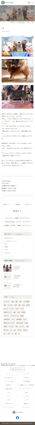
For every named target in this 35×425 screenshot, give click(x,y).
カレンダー (10, 305)
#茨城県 (6, 225)
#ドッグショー (26, 225)
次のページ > (28, 204)
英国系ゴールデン (8, 312)
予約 (16, 333)
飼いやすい (6, 330)
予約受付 (23, 312)
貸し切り (25, 330)
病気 (16, 305)
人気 (15, 330)
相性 (20, 305)
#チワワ (18, 222)
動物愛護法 (19, 319)
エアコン (6, 308)
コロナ (17, 308)
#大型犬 (13, 225)
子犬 (5, 244)
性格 (27, 326)
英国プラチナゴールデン (9, 323)
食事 (17, 301)
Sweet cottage (20, 323)
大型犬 (6, 247)
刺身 (20, 301)
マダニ (13, 319)
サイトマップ (26, 407)
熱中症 (27, 305)
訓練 (5, 305)
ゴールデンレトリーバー (10, 241)
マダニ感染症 (26, 301)
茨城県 (5, 326)
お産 (23, 305)
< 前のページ (6, 204)
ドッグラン (7, 252)
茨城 (17, 326)
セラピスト (6, 315)
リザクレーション (15, 315)
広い (5, 333)
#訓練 (19, 225)
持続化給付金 (7, 319)
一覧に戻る (17, 204)
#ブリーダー (9, 218)
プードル (12, 308)
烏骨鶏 (22, 315)
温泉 (13, 301)
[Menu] (32, 2)
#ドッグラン (26, 222)
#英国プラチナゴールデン (22, 218)
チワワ (6, 250)
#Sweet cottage (10, 222)
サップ (22, 308)
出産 (19, 312)
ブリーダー (22, 326)
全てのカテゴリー (9, 238)
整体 (15, 312)
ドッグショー (7, 301)
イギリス (19, 330)
